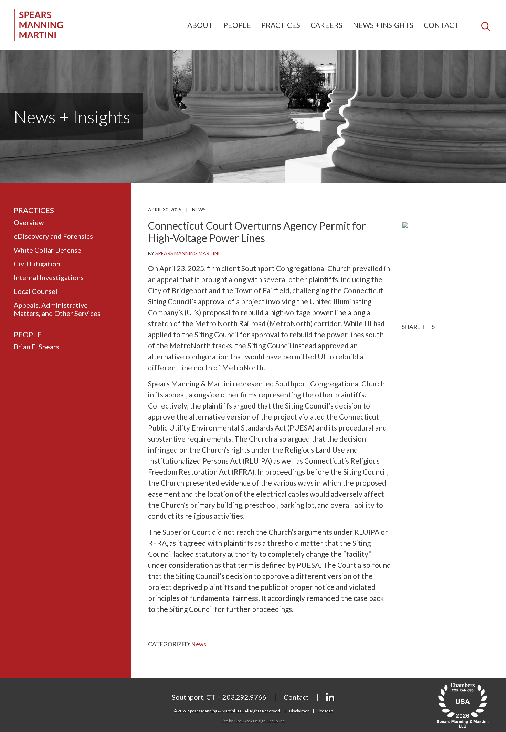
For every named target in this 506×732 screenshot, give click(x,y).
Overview (29, 222)
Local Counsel (35, 291)
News (199, 209)
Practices (280, 25)
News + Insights (383, 25)
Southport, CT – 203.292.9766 (219, 697)
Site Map (325, 710)
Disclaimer (299, 710)
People (237, 25)
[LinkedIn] (330, 697)
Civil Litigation (37, 263)
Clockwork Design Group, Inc (259, 721)
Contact (441, 25)
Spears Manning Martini (187, 253)
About (200, 25)
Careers (326, 25)
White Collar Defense (47, 250)
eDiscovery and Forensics (53, 236)
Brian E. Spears (36, 346)
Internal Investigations (49, 277)
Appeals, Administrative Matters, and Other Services (57, 309)
